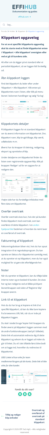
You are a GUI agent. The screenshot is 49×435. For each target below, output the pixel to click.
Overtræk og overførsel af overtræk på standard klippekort (38, 416)
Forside (4, 31)
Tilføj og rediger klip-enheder (13, 416)
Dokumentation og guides (24, 11)
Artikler (12, 31)
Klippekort (21, 31)
